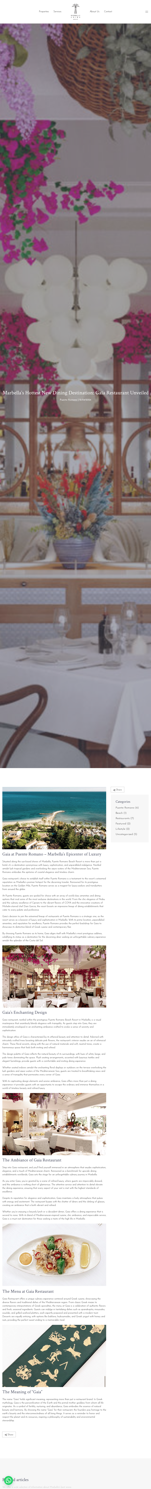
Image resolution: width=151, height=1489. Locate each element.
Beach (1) (121, 813)
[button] (8, 1480)
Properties (44, 11)
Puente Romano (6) (127, 808)
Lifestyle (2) (123, 829)
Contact (108, 11)
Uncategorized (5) (126, 834)
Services (57, 11)
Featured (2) (123, 823)
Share (10, 1435)
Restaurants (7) (125, 818)
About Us (94, 11)
